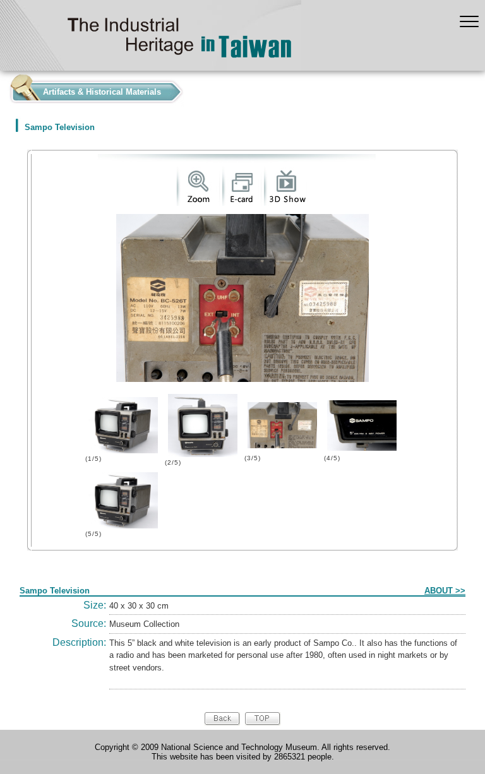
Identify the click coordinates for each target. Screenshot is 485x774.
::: (4, 88)
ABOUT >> (444, 590)
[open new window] (198, 203)
